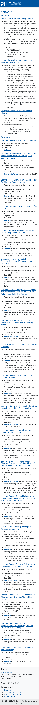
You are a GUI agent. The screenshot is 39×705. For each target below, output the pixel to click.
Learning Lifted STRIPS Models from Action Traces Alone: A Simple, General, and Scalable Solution (19, 155)
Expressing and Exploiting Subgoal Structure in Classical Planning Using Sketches (16, 261)
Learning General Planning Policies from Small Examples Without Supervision (18, 565)
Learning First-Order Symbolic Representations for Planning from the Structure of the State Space (17, 625)
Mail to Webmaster (10, 697)
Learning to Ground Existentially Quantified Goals (19, 207)
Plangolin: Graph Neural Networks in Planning (16, 111)
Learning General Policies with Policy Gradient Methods (16, 376)
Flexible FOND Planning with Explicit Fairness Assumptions (16, 528)
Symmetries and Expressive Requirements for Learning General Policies (18, 231)
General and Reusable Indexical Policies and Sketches (19, 345)
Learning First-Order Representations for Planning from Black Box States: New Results (18, 597)
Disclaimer (7, 690)
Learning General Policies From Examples (18, 140)
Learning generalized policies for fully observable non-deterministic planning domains (17, 322)
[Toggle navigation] (35, 3)
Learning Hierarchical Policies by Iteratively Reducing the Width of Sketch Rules (19, 407)
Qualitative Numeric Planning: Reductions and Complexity (18, 648)
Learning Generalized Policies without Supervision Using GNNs (17, 431)
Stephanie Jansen (7, 672)
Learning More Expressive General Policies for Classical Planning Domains (19, 181)
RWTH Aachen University (12, 692)
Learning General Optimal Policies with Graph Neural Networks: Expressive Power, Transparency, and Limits (19, 498)
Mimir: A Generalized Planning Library (17, 18)
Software (7, 150)
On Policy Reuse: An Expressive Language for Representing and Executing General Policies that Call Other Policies (18, 291)
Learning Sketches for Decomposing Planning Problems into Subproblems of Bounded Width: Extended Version (18, 463)
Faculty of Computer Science (13, 694)
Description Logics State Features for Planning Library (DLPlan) (16, 61)
